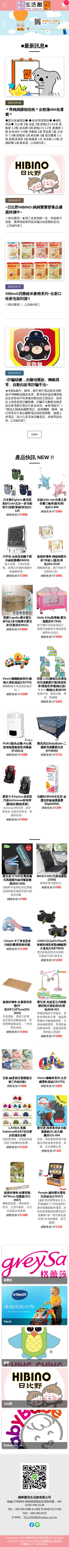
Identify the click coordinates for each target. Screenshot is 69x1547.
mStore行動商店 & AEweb (47, 1541)
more (34, 434)
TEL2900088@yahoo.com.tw (40, 1517)
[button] (33, 33)
